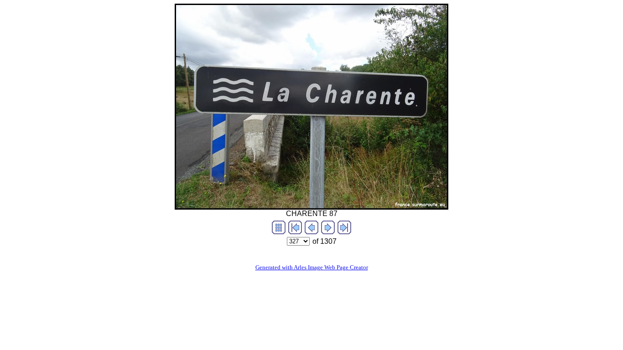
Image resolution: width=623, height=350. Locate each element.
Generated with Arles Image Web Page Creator (311, 267)
